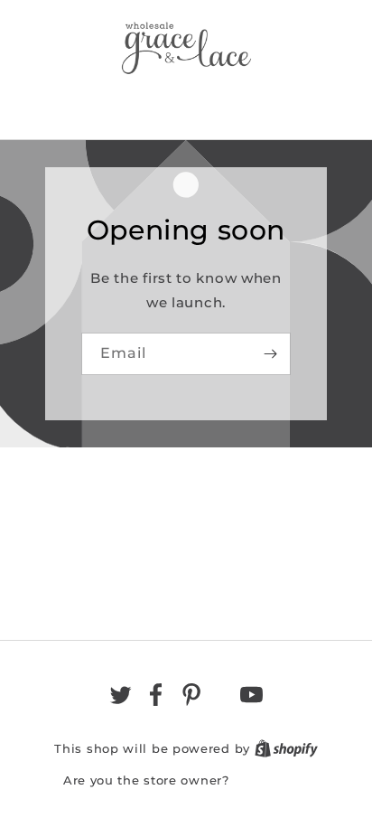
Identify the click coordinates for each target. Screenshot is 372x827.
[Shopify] (286, 748)
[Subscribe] (270, 354)
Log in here (271, 780)
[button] (186, 103)
